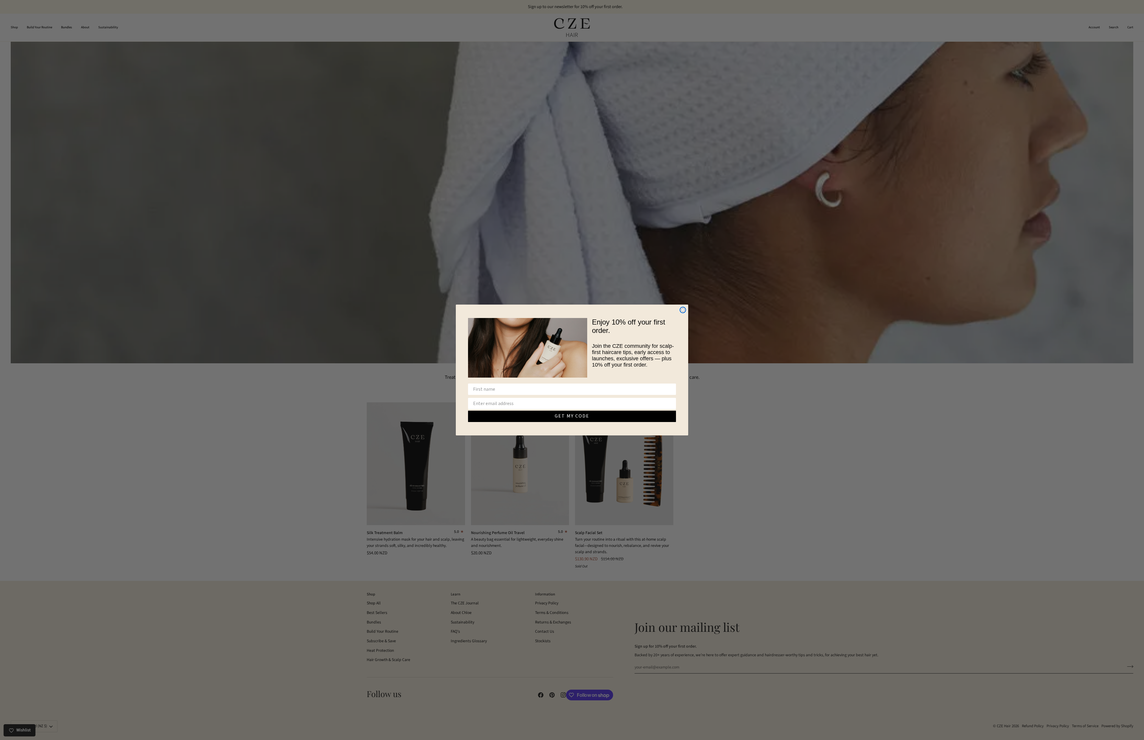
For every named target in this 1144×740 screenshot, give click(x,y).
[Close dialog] (683, 310)
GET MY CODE (572, 416)
